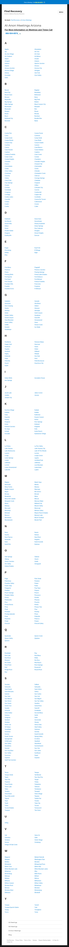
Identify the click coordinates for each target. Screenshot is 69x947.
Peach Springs (9, 592)
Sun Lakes (37, 750)
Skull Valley (38, 727)
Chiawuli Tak (38, 164)
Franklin (7, 286)
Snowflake (8, 729)
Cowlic (7, 204)
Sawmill (36, 708)
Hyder (6, 365)
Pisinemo (7, 618)
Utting (6, 822)
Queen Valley (9, 638)
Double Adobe (9, 230)
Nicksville (8, 539)
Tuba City (37, 803)
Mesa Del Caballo (10, 498)
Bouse (36, 111)
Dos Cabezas (38, 228)
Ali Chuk (37, 54)
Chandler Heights (39, 161)
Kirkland (36, 424)
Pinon (36, 614)
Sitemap (35, 940)
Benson (7, 97)
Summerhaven (38, 746)
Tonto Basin (8, 793)
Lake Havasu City (39, 448)
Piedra (36, 604)
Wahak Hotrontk (39, 857)
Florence (7, 269)
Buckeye (37, 116)
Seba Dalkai (8, 713)
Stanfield (37, 741)
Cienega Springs (39, 178)
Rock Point (8, 665)
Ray (35, 653)
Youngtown (37, 909)
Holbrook (7, 356)
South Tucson (9, 736)
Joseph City (8, 397)
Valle (36, 837)
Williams (7, 880)
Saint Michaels (9, 691)
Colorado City (38, 187)
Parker (36, 583)
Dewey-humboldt (39, 223)
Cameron (37, 135)
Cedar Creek (8, 157)
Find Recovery (13, 11)
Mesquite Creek (9, 501)
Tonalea (7, 791)
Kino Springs (38, 422)
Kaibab (36, 410)
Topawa (36, 796)
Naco (6, 532)
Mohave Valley (38, 510)
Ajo (6, 51)
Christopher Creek (39, 173)
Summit (7, 748)
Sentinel (7, 720)
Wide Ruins (37, 873)
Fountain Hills (9, 284)
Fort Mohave (38, 279)
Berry (36, 97)
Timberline (37, 784)
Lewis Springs (9, 458)
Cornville (7, 199)
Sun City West (9, 750)
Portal (6, 621)
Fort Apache (8, 277)
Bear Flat (7, 92)
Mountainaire (9, 520)
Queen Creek (38, 636)
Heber (36, 349)
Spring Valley (38, 736)
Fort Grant (8, 279)
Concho (36, 190)
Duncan (36, 235)
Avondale (7, 75)
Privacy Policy (19, 940)
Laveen (7, 453)
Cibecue (37, 175)
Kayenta (7, 417)
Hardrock (7, 346)
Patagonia (8, 588)
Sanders (37, 703)
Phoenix (36, 600)
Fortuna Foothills (39, 281)
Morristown (8, 517)
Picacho (36, 602)
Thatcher (7, 782)
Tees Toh (7, 779)
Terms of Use (27, 940)
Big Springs (8, 102)
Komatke (7, 433)
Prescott (7, 623)
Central (36, 157)
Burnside (7, 120)
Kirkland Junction (10, 426)
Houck (7, 363)
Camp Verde (38, 138)
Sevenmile (37, 720)
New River (37, 537)
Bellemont (37, 95)
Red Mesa (37, 655)
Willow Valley (38, 883)
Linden (7, 460)
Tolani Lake (8, 786)
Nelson (36, 534)
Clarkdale (37, 180)
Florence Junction (39, 269)
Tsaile (6, 803)
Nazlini (7, 534)
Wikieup (7, 876)
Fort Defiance (38, 277)
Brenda (36, 113)
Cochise (7, 187)
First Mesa (8, 267)
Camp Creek (8, 138)
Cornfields (37, 197)
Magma (7, 482)
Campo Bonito (9, 140)
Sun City (37, 748)
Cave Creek (38, 154)
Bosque (7, 111)
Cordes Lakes (9, 197)
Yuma (36, 912)
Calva (6, 135)
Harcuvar (37, 344)
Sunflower (37, 753)
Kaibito (36, 412)
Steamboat (37, 743)
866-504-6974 (39, 2)
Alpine (7, 58)
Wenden (37, 862)
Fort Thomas (8, 281)
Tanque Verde (9, 775)
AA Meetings (12, 922)
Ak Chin (36, 51)
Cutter (36, 206)
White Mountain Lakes (41, 869)
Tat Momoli (37, 775)
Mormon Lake (38, 515)
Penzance (37, 595)
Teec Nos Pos (38, 777)
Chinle (36, 168)
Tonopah (37, 791)
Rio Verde (8, 662)
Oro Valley (8, 563)
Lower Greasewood (10, 467)
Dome (6, 228)
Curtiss (7, 206)
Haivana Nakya (39, 342)
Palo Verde (37, 578)
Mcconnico (37, 491)
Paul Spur (37, 588)
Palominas (8, 581)
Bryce (6, 116)
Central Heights (9, 159)
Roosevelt (37, 667)
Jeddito (7, 395)
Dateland (7, 219)
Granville (37, 317)
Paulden (7, 590)
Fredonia (37, 286)
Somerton (8, 731)
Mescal (36, 498)
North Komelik (38, 542)
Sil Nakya (8, 727)
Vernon (7, 842)
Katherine (37, 414)
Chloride (37, 171)
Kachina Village (9, 410)
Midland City (38, 503)
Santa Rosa (38, 705)
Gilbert (36, 306)
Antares (36, 61)
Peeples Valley (9, 595)
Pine (35, 609)
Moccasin (7, 508)
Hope (6, 358)
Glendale (37, 310)
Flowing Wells (9, 274)
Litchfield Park (38, 460)
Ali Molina (37, 56)
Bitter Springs (9, 104)
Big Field (37, 99)
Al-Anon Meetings (26, 20)
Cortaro (7, 201)
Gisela (7, 308)
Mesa (36, 496)
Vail (6, 835)
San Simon (8, 701)
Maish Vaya (37, 482)
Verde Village (38, 840)
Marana (36, 487)
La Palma (7, 446)
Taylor (6, 777)
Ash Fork (37, 73)
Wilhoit (36, 876)
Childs (7, 168)
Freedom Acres (9, 288)
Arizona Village (9, 70)
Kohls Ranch (38, 431)
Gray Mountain (9, 320)
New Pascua (8, 537)
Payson (36, 590)
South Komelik (38, 734)
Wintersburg (38, 890)
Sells (36, 717)
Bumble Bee (38, 118)
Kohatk (7, 431)
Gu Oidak (37, 327)
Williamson (37, 880)
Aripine (7, 66)
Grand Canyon (9, 317)
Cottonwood (38, 201)
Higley (7, 353)
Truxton (36, 801)
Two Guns (37, 810)
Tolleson (37, 786)
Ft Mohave (37, 288)
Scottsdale (37, 710)
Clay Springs (8, 182)
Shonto (36, 722)
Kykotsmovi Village (40, 433)
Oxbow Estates (9, 566)
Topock (7, 798)
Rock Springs (38, 665)
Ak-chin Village (9, 54)
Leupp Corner (38, 455)
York (35, 907)
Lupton (36, 469)
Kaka (6, 414)
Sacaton (7, 684)
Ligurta (36, 458)
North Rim (8, 544)
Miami (6, 503)
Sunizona (7, 755)
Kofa (35, 429)
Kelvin (36, 419)
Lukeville (7, 469)
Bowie (6, 113)
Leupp (6, 455)
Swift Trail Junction (10, 760)
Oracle (36, 559)
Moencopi (37, 508)
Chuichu (7, 175)
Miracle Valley (38, 505)
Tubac (6, 805)
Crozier (36, 204)
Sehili (36, 715)
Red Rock (8, 658)
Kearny (7, 419)
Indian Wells (8, 378)
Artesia (7, 73)
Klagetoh (37, 426)
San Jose (7, 696)
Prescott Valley (38, 623)
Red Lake (8, 655)
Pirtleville (37, 616)
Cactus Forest (38, 133)
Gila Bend (37, 303)
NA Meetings (12, 926)
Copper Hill (37, 194)
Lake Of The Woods (40, 451)
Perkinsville (8, 600)
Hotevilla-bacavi (39, 361)
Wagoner (7, 857)
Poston (36, 621)
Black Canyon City (40, 104)
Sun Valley (8, 753)
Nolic (6, 542)
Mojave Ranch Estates (41, 513)
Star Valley (8, 743)
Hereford (7, 351)
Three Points (8, 784)
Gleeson (37, 308)
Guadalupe (8, 329)
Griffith (7, 324)
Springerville (8, 738)
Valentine (7, 837)
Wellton (7, 862)
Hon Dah (37, 356)
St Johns (37, 738)
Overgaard (37, 563)
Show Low (8, 724)
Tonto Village (38, 793)
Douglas (37, 230)
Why (35, 871)
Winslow (37, 888)
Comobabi (8, 190)
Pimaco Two (38, 607)
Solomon (37, 729)
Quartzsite (8, 636)
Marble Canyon (9, 489)
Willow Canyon (9, 883)
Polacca (36, 618)
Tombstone (37, 789)
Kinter (6, 424)
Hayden (7, 349)
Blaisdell (37, 106)
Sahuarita (37, 687)
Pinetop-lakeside (10, 614)
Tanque (36, 772)
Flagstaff (37, 267)
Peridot (36, 597)
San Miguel (37, 698)
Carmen (36, 145)
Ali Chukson (8, 56)
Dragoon (7, 233)
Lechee (36, 453)
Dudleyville (8, 235)
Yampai (7, 905)
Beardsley (37, 92)
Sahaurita (8, 687)
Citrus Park (8, 180)
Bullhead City (9, 118)
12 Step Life (55, 940)
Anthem (7, 63)
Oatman (36, 556)
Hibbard (36, 351)
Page (6, 578)
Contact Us (9, 942)
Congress (8, 192)
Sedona (7, 715)
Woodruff (37, 892)
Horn (35, 358)
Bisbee (36, 102)
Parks (36, 585)
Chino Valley (8, 171)
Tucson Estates (9, 808)
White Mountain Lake (11, 869)
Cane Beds (37, 140)
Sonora (7, 734)
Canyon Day (8, 142)
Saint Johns (38, 689)
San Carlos (37, 694)
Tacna (6, 772)
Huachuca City (38, 363)
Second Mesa (38, 713)
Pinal (6, 609)
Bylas (36, 120)
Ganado (36, 301)
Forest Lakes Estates (40, 274)
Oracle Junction (9, 561)
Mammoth (8, 484)
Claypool (37, 182)
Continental (37, 192)
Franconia (37, 284)
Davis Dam (37, 219)
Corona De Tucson (40, 199)
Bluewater (8, 109)
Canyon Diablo (39, 142)
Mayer (6, 491)
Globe (6, 313)
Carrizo (7, 147)
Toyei (6, 801)
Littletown (37, 462)
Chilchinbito (38, 166)
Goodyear (37, 315)
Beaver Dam (8, 95)
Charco (7, 164)
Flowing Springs (39, 272)
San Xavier (8, 703)
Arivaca (36, 66)
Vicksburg (37, 842)
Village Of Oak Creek (11, 844)
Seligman (7, 717)
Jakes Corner (38, 393)
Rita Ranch (37, 662)
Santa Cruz (8, 705)
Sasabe (7, 708)
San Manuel (8, 698)
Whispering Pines (39, 864)
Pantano (37, 581)
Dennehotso (38, 221)
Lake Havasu (9, 448)
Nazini (36, 532)
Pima (6, 607)
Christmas (8, 173)
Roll (6, 667)
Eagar (6, 248)
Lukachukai (37, 467)
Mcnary (7, 494)
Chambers (37, 159)
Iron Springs (8, 380)
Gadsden (7, 301)
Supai (36, 755)
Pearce (36, 592)
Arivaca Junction (10, 68)
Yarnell (36, 905)
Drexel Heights (38, 233)
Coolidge (7, 194)
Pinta (6, 616)
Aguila (7, 49)
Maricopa (37, 489)
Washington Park (39, 859)
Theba (36, 782)
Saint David (8, 689)
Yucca (6, 912)
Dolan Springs (38, 226)
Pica (6, 602)
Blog (10, 935)
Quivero (7, 640)
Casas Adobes (38, 149)
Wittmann (7, 892)
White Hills (37, 866)
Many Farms (8, 487)
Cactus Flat (8, 133)
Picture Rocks (9, 604)
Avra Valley (37, 75)
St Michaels (8, 741)
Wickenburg (8, 873)
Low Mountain (38, 465)
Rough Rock (8, 669)
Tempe (36, 779)
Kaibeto (7, 412)
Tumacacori (37, 808)
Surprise (37, 757)
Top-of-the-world (9, 796)
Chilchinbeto (8, 166)
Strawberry (8, 746)
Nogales (37, 539)
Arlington (37, 70)
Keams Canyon (39, 417)
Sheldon (7, 722)
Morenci (7, 515)
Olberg (7, 559)
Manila (36, 484)
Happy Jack (8, 344)
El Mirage (37, 250)
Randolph (8, 653)
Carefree (7, 145)
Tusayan (7, 810)
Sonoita (36, 731)
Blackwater (8, 106)
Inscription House (39, 378)
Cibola (7, 178)
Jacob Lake (8, 393)
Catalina (37, 152)
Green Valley (8, 322)
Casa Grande (9, 149)
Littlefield (7, 462)
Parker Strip (8, 585)
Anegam (7, 61)
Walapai (7, 859)
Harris (36, 346)
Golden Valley (9, 315)
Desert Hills (8, 223)
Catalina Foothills (10, 154)
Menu (61, 12)
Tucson (36, 805)
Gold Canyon (38, 313)
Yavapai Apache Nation (12, 907)
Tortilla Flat (37, 798)
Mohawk (7, 513)
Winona (7, 888)
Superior (7, 757)
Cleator (7, 185)
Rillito (36, 658)
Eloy (6, 255)
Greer (36, 322)
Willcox (36, 878)
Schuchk (7, 710)
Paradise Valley (9, 583)
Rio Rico (37, 660)
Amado (36, 58)
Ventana (7, 840)
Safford (36, 684)
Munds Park (38, 520)
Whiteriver (8, 871)
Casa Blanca (38, 147)
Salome (7, 694)
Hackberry (8, 342)
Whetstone (8, 864)
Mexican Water (38, 501)
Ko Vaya (7, 429)
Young (7, 909)
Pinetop (36, 611)
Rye (6, 672)
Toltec (6, 789)
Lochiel (7, 465)
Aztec (6, 77)
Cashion (7, 152)
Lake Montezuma (10, 451)
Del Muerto (8, 221)
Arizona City (38, 68)
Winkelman (37, 885)
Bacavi (7, 90)
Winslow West (9, 890)
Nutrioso (37, 544)
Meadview (8, 496)
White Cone (8, 866)
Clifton (36, 185)
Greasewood (38, 320)
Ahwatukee (37, 49)
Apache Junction (39, 63)
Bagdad (36, 90)
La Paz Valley (38, 446)
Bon (35, 109)
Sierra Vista (37, 724)
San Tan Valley (39, 701)
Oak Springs (8, 556)
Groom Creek (38, 324)
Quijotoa (37, 638)
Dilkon (7, 226)
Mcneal (36, 494)
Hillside (36, 353)
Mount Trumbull (39, 517)
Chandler (7, 161)
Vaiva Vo (37, 835)
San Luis (37, 696)
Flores (6, 272)
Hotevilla (7, 361)
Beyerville (8, 99)
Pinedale (7, 611)
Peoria (7, 597)
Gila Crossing (9, 306)
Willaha (7, 878)
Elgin (36, 252)
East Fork (37, 248)
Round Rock (38, 669)
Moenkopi (8, 510)
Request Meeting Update (45, 940)
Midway (7, 505)
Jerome (36, 395)
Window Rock (9, 885)
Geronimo (8, 303)
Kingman (7, 422)
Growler (7, 327)
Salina (36, 691)
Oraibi (36, 561)
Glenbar (7, 310)
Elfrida (7, 252)
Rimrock (7, 660)
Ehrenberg (8, 250)
